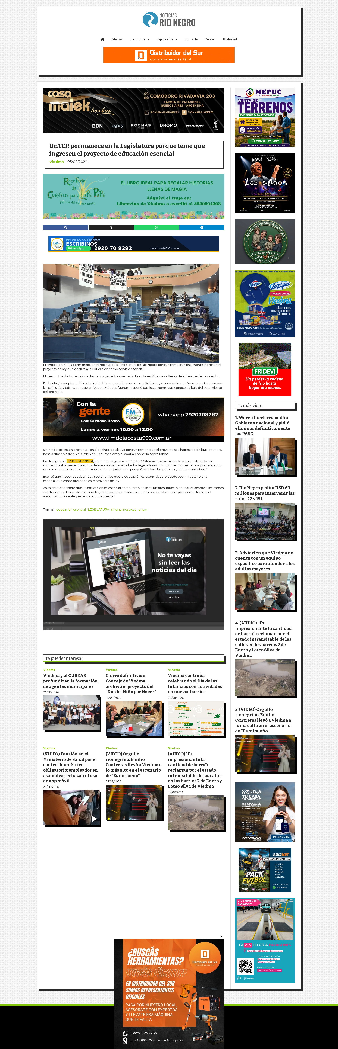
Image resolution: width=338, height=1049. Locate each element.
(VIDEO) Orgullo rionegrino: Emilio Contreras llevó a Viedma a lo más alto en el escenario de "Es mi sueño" (134, 764)
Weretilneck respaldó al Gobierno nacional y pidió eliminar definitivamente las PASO (262, 425)
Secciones (137, 39)
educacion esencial (71, 509)
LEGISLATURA (98, 509)
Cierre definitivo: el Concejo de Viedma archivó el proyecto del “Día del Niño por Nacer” (131, 683)
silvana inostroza (123, 509)
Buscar (210, 39)
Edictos (116, 39)
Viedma (56, 161)
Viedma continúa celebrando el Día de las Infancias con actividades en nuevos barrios (195, 683)
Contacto (191, 39)
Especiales (165, 39)
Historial (230, 39)
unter (143, 509)
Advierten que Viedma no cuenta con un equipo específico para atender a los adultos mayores (265, 561)
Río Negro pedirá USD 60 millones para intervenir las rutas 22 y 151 (265, 493)
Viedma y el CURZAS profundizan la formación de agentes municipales (70, 681)
